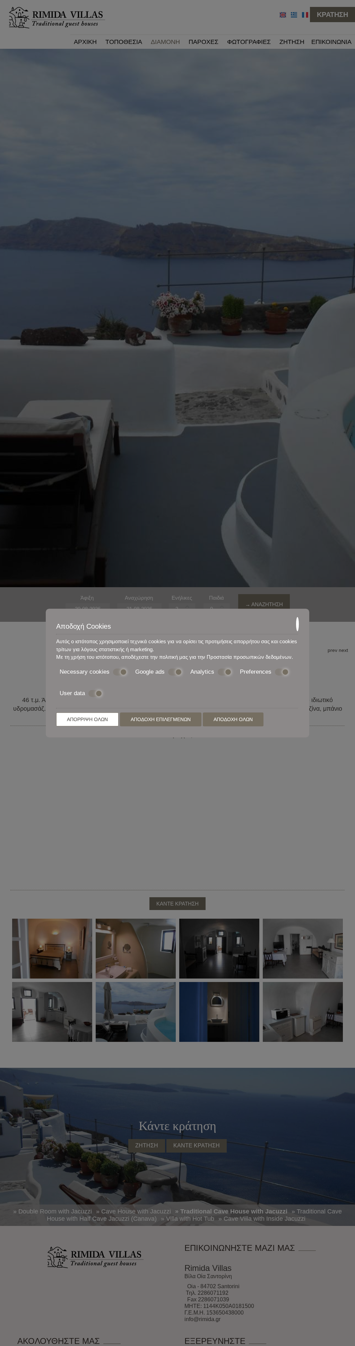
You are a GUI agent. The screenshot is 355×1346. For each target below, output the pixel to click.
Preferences (255, 672)
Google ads (150, 672)
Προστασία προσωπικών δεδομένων (249, 657)
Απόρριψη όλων (87, 719)
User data (72, 693)
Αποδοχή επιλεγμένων (161, 719)
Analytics (202, 672)
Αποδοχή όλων (233, 719)
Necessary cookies (85, 672)
